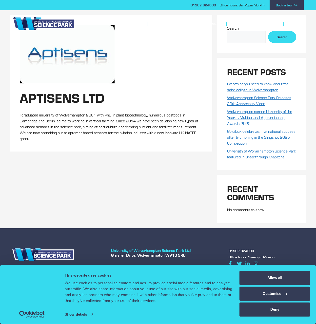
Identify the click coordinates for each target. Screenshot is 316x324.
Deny (274, 309)
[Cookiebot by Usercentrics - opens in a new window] (32, 314)
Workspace (130, 23)
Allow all (274, 278)
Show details (76, 314)
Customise (272, 293)
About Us (211, 23)
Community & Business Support (253, 23)
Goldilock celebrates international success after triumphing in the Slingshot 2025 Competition (261, 137)
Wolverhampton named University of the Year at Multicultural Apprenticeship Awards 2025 (259, 117)
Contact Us (295, 23)
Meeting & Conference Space (171, 23)
